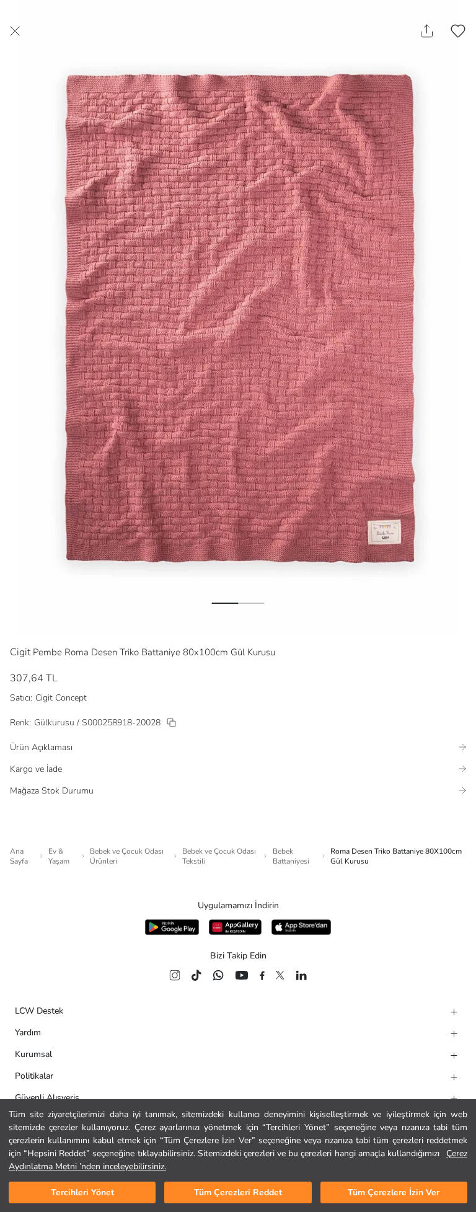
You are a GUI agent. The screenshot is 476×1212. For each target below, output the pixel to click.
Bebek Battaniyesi (291, 856)
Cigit (20, 652)
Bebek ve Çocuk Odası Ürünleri (127, 856)
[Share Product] (426, 31)
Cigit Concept (61, 698)
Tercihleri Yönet (82, 1192)
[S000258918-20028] (171, 722)
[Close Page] (15, 31)
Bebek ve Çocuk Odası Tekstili (219, 856)
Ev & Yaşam (58, 856)
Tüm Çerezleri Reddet (238, 1192)
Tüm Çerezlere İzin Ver (393, 1192)
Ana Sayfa (19, 856)
